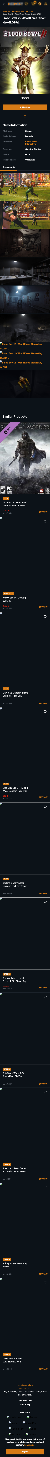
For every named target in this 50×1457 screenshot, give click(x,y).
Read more (29, 1445)
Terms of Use (25, 1400)
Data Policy (24, 1404)
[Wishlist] (26, 4)
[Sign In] (45, 4)
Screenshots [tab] (9, 167)
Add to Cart (25, 107)
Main (5, 11)
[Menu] (4, 3)
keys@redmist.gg (25, 1385)
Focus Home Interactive (31, 142)
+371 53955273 (24, 1388)
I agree (25, 1451)
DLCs (27, 11)
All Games (15, 11)
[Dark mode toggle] (39, 3)
